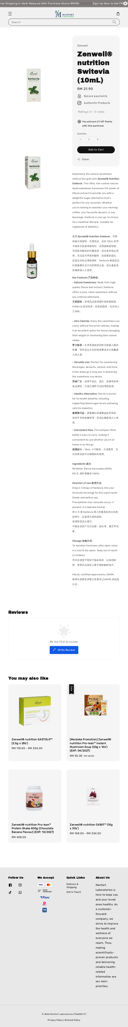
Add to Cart (96, 149)
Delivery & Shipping (72, 886)
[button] (10, 13)
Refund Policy (72, 1020)
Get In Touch (73, 892)
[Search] (114, 22)
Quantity (81, 133)
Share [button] (85, 159)
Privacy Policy (55, 1020)
